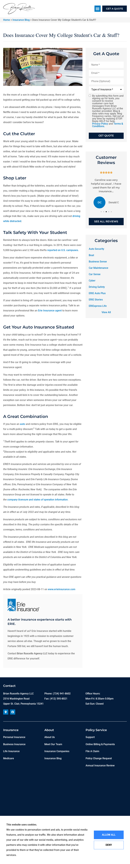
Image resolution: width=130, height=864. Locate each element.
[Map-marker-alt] (5, 712)
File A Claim (92, 751)
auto (22, 424)
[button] (97, 9)
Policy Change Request (99, 758)
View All (106, 312)
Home (6, 19)
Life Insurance (11, 751)
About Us (49, 737)
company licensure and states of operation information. (37, 499)
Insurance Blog (21, 19)
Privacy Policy (100, 123)
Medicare (8, 758)
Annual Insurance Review (100, 765)
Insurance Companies (56, 751)
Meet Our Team (53, 744)
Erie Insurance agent (50, 310)
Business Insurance (14, 744)
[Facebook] (12, 712)
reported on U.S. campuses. (63, 250)
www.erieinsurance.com (61, 589)
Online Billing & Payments (100, 744)
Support (90, 737)
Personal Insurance (14, 737)
